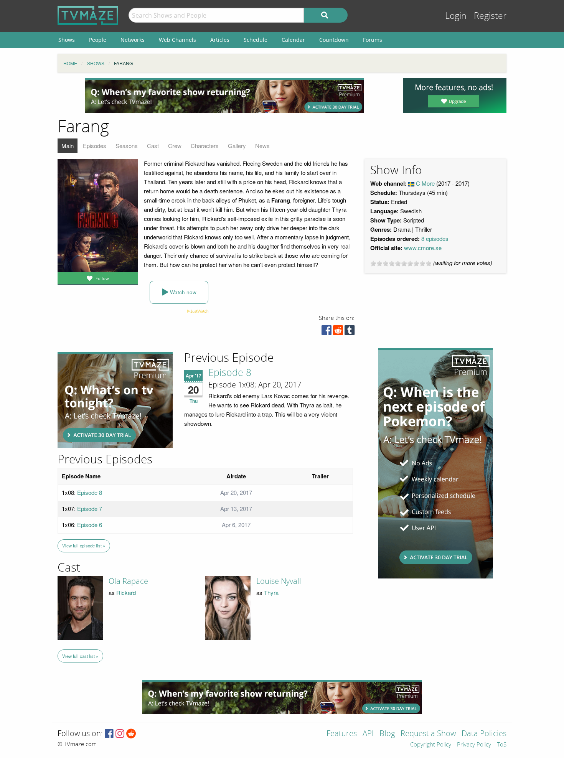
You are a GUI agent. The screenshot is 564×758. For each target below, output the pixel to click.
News (262, 146)
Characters (205, 146)
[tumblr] (350, 332)
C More (425, 183)
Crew (174, 146)
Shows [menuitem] (66, 39)
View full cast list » (80, 656)
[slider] (401, 263)
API (368, 734)
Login (456, 16)
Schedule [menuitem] (255, 39)
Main (67, 146)
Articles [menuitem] (219, 39)
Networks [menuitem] (132, 39)
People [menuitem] (97, 39)
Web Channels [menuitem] (177, 39)
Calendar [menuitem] (293, 39)
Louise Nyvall (278, 581)
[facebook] (326, 332)
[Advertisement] (224, 95)
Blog (387, 734)
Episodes (94, 146)
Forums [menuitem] (372, 39)
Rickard (126, 592)
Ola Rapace (128, 581)
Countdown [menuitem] (334, 39)
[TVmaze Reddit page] (131, 734)
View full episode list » (83, 545)
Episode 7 (89, 508)
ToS (501, 745)
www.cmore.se (423, 248)
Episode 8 (229, 373)
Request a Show (428, 734)
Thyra (271, 592)
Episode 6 (89, 525)
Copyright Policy (430, 745)
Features (342, 734)
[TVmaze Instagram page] (119, 734)
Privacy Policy (474, 745)
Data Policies (484, 734)
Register (490, 16)
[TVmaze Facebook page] (109, 734)
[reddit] (338, 332)
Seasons (126, 146)
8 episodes (435, 238)
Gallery (237, 146)
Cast (153, 146)
